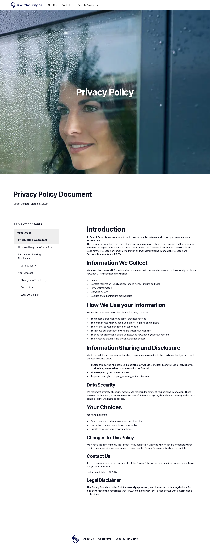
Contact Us (67, 5)
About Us (52, 5)
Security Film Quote (127, 538)
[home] (26, 5)
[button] (88, 5)
